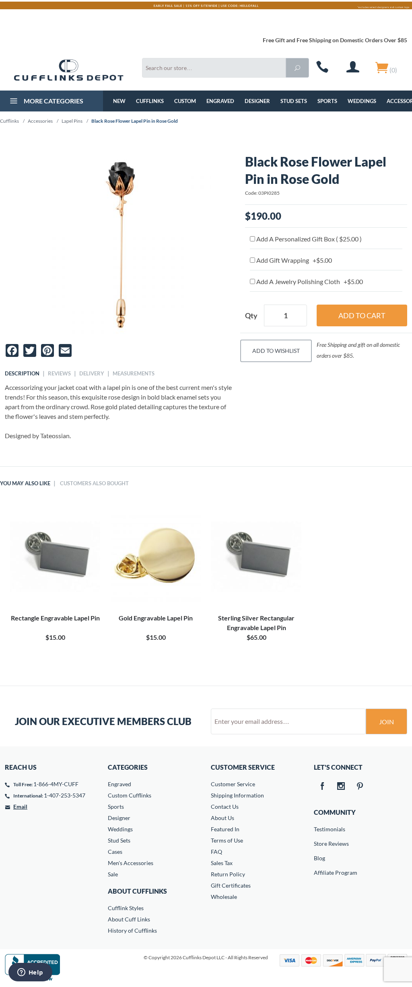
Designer (257, 101)
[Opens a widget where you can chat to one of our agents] (30, 973)
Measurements (133, 373)
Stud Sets (293, 101)
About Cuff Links (129, 919)
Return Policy (228, 874)
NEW (119, 101)
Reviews (59, 373)
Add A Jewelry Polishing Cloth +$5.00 (309, 281)
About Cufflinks (137, 891)
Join (386, 721)
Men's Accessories (130, 862)
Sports (327, 101)
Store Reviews (319, 843)
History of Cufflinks (132, 930)
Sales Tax (222, 862)
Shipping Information (237, 795)
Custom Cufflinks (129, 795)
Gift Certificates (231, 885)
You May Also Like (25, 483)
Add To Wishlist (276, 350)
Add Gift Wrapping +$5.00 (293, 260)
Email (20, 806)
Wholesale (224, 896)
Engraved (220, 101)
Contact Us (225, 806)
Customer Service (233, 784)
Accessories (40, 121)
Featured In (225, 829)
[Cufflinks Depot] (68, 70)
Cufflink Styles (126, 908)
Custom (185, 101)
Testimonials (319, 829)
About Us (222, 817)
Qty (251, 315)
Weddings (362, 101)
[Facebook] (322, 787)
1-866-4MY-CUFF (55, 784)
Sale (113, 874)
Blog (319, 858)
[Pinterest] (360, 787)
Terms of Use (227, 840)
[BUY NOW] (55, 556)
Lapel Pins (72, 121)
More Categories (53, 101)
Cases (115, 851)
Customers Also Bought (94, 483)
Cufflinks (150, 101)
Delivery (91, 373)
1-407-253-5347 (64, 795)
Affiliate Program (319, 872)
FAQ (216, 851)
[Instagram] (341, 787)
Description (22, 373)
